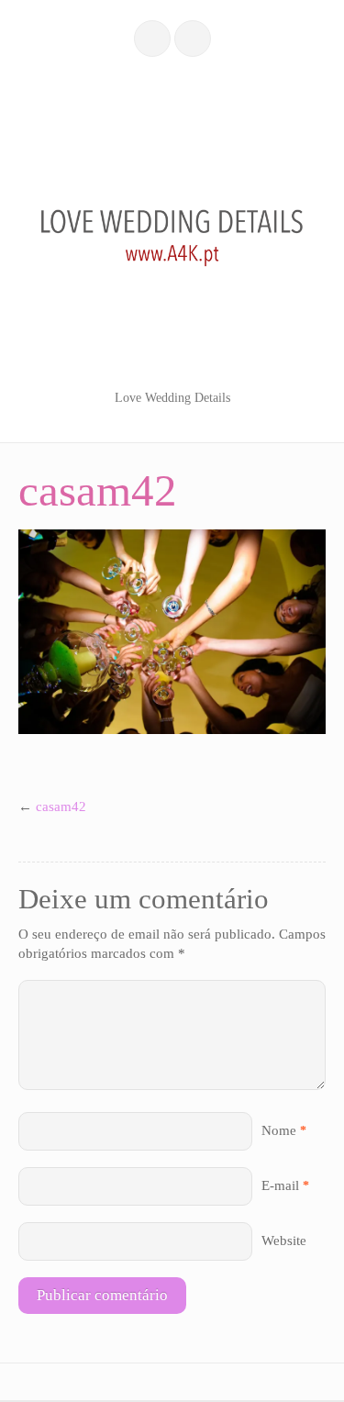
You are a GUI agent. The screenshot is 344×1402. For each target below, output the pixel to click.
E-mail (280, 1185)
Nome (278, 1130)
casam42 (61, 806)
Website (283, 1240)
